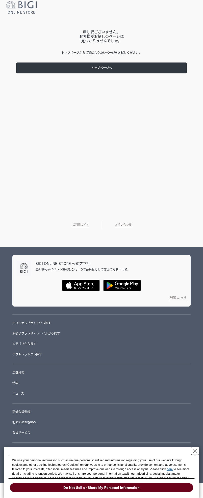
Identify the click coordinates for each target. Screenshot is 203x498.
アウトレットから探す (27, 354)
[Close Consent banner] (195, 451)
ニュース (18, 393)
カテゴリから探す (24, 344)
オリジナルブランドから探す (31, 323)
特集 (15, 383)
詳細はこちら (178, 298)
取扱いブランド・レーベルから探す (36, 333)
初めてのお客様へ (24, 422)
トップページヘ (101, 68)
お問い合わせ (123, 224)
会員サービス (21, 433)
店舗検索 (18, 372)
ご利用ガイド (81, 224)
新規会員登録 (21, 412)
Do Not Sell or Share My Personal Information (101, 488)
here (170, 469)
